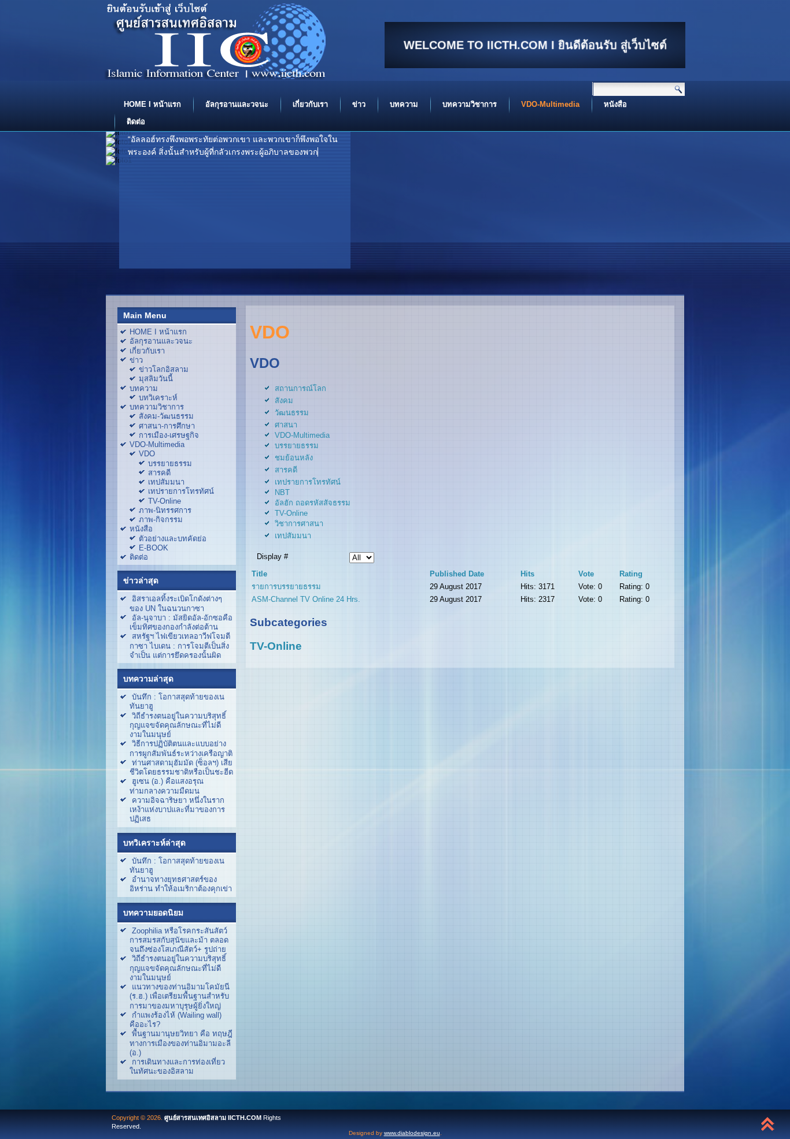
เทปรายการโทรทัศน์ (181, 491)
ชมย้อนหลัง (294, 457)
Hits (527, 574)
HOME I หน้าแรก (152, 104)
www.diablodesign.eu (412, 1133)
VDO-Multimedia (550, 104)
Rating (631, 574)
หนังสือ (615, 104)
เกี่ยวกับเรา (310, 104)
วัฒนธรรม (292, 412)
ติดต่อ (136, 121)
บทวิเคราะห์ (158, 397)
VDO (147, 453)
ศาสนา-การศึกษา (167, 426)
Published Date (457, 574)
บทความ (404, 104)
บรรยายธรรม (170, 463)
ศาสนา (286, 424)
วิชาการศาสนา (299, 523)
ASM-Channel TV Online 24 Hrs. (306, 599)
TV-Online (164, 501)
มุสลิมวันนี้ (156, 378)
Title (259, 574)
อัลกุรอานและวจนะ (236, 104)
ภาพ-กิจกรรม (161, 519)
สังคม (284, 400)
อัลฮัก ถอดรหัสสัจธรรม (312, 502)
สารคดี (159, 472)
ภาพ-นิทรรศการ (165, 510)
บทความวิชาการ (469, 104)
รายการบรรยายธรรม (286, 586)
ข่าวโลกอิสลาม (164, 369)
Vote (586, 574)
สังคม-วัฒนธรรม (166, 416)
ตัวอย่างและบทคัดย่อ (172, 538)
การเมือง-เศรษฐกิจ (169, 435)
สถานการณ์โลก (300, 388)
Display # (272, 556)
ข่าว (359, 104)
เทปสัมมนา (166, 482)
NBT (282, 492)
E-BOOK (153, 548)
